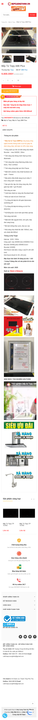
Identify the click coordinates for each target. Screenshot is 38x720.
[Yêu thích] (18, 80)
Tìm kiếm (32, 15)
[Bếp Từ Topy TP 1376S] (11, 513)
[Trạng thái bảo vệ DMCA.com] (9, 625)
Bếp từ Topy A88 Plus (19, 120)
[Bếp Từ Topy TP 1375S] (27, 513)
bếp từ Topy (7, 120)
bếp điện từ (15, 712)
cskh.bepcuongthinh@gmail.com (13, 656)
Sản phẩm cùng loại (12, 499)
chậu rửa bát (26, 712)
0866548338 (12, 681)
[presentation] (2, 58)
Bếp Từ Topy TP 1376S (8, 524)
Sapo (24, 714)
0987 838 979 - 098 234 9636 (18, 654)
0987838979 (8, 118)
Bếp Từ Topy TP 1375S (25, 524)
